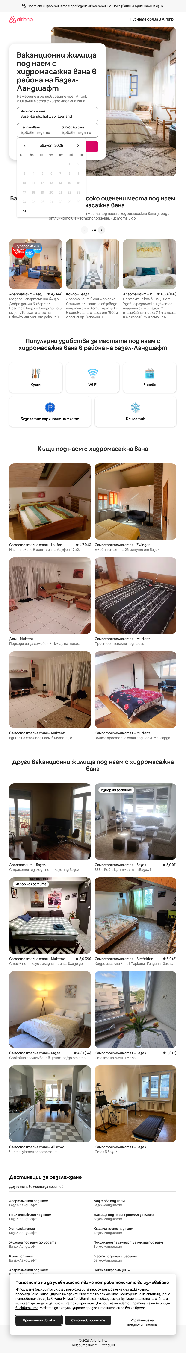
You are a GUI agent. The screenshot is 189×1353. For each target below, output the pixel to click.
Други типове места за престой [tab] (36, 1187)
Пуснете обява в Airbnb (152, 19)
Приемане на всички (39, 1320)
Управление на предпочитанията (142, 1322)
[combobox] (58, 116)
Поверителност (84, 1345)
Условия (108, 1345)
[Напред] (101, 230)
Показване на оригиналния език (137, 6)
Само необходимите (88, 1320)
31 (24, 211)
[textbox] (37, 132)
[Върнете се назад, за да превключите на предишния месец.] (25, 145)
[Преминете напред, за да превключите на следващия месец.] (78, 145)
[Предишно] (84, 230)
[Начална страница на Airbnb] (21, 19)
